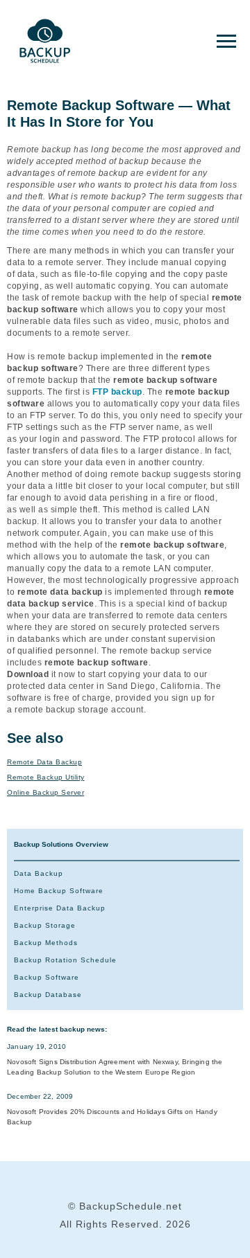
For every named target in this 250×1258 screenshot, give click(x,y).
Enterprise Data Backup (60, 908)
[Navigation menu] (226, 41)
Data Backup (38, 873)
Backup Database (48, 994)
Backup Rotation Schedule (65, 960)
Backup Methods (46, 942)
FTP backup (117, 392)
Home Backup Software (58, 891)
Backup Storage (45, 925)
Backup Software (46, 977)
